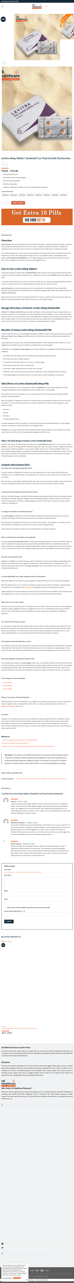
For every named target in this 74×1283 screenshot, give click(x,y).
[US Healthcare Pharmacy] (37, 6)
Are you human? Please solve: (12, 911)
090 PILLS (26, 779)
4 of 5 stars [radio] (30, 872)
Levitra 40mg (7, 689)
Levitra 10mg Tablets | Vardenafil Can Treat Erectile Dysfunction (19, 1028)
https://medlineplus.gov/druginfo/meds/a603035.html (20, 740)
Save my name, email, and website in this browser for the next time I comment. (28, 907)
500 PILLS (63, 779)
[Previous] (2, 152)
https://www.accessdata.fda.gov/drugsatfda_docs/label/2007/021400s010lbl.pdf (29, 746)
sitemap (57, 1273)
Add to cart (18, 203)
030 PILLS (19, 779)
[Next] (8, 62)
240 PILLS (44, 779)
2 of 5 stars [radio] (15, 872)
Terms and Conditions (47, 1273)
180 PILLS (38, 779)
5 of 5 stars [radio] (37, 872)
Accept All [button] (17, 1278)
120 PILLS (32, 779)
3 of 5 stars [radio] (22, 872)
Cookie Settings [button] (7, 1278)
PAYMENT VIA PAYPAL (66, 1273)
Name (6, 891)
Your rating (7, 869)
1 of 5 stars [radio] (7, 872)
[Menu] (2, 6)
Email (6, 899)
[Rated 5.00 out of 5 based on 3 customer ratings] (37, 168)
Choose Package (7, 191)
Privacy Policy (34, 1273)
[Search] (46, 6)
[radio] (5, 195)
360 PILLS (57, 779)
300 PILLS (50, 779)
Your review (8, 875)
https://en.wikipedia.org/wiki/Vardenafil (15, 743)
